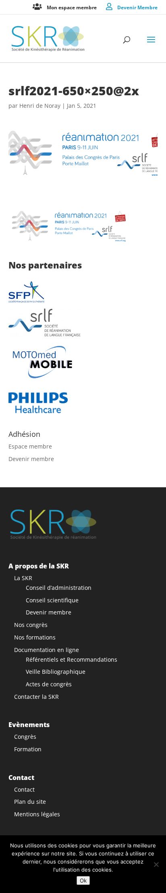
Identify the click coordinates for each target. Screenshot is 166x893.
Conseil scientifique (52, 600)
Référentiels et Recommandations (71, 659)
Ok (83, 880)
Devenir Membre (137, 7)
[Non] (156, 864)
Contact (24, 789)
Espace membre (30, 446)
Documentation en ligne (46, 650)
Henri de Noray (39, 105)
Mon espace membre (72, 7)
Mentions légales (37, 814)
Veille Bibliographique (55, 671)
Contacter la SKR (36, 696)
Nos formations (35, 637)
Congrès (25, 736)
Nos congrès (31, 625)
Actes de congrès (49, 684)
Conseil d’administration (58, 587)
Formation (28, 749)
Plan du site (30, 801)
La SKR (23, 578)
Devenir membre (31, 459)
